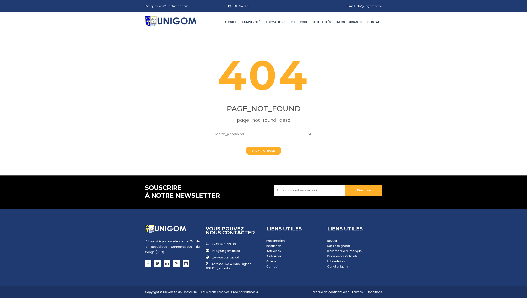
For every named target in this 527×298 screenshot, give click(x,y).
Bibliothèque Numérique (344, 251)
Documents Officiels (342, 256)
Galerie (271, 261)
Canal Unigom (337, 266)
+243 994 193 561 (224, 244)
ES (246, 6)
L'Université (251, 22)
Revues (332, 241)
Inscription (273, 246)
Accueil (230, 22)
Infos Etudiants (348, 22)
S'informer (273, 256)
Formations (275, 22)
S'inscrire (363, 190)
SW (241, 6)
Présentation (275, 241)
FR (230, 6)
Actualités (322, 22)
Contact (374, 22)
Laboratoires (336, 261)
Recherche (299, 22)
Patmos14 (251, 292)
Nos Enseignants (339, 246)
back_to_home (263, 150)
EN (235, 6)
